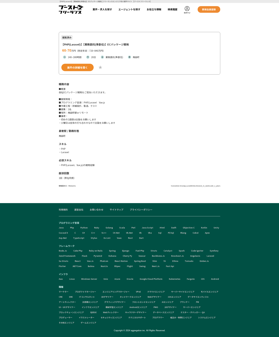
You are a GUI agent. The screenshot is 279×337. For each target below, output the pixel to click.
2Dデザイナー (171, 307)
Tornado (189, 261)
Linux (72, 278)
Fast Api (170, 266)
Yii (164, 261)
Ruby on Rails (96, 250)
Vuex (119, 237)
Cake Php (78, 250)
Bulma (91, 266)
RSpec (117, 266)
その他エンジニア (66, 322)
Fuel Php (140, 250)
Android (215, 278)
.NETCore (76, 266)
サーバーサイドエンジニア (182, 291)
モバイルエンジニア (209, 291)
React (78, 261)
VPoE (138, 291)
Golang (109, 227)
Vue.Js (90, 261)
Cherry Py (127, 255)
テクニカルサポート (137, 317)
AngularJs (195, 255)
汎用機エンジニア (90, 302)
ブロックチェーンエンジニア (71, 312)
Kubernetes (174, 278)
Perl (133, 227)
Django (125, 250)
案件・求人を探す (102, 9)
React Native (121, 261)
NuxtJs (104, 266)
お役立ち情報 (154, 9)
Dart (141, 237)
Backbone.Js (158, 255)
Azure (117, 278)
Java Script (147, 227)
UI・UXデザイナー (67, 307)
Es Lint (107, 237)
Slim (154, 261)
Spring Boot (140, 261)
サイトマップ (116, 209)
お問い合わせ (96, 209)
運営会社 (78, 209)
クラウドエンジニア (156, 291)
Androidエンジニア (138, 307)
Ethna (175, 261)
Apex (207, 232)
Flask (84, 255)
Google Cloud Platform (151, 278)
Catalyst (168, 250)
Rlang (183, 232)
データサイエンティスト (198, 296)
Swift (173, 227)
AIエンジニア (167, 302)
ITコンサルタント (87, 296)
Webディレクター (111, 312)
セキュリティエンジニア (111, 317)
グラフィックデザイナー (115, 302)
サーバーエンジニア (192, 307)
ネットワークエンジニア (130, 296)
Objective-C (189, 227)
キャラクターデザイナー (135, 312)
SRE (71, 296)
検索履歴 (172, 9)
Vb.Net (129, 232)
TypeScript (78, 237)
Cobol (195, 232)
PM (197, 302)
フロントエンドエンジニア (143, 302)
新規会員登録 (209, 9)
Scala (122, 227)
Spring (112, 250)
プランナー (185, 302)
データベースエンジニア (163, 312)
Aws (61, 278)
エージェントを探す (129, 9)
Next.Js (156, 266)
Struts (154, 250)
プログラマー (158, 317)
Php (72, 227)
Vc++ (104, 232)
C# (83, 232)
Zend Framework (67, 255)
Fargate (191, 278)
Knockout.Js (177, 255)
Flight (130, 266)
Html (162, 227)
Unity (216, 227)
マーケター (63, 291)
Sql (159, 232)
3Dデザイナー (107, 296)
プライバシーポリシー (141, 209)
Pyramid (98, 255)
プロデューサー (65, 317)
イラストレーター (86, 317)
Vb (140, 232)
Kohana (112, 255)
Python (84, 227)
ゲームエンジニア (88, 322)
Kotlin (204, 227)
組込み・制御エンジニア (181, 317)
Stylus (94, 237)
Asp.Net (63, 237)
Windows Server (89, 278)
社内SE (93, 312)
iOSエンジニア (174, 296)
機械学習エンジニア (114, 307)
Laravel (210, 255)
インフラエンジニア (90, 307)
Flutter (62, 266)
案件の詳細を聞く (77, 67)
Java (61, 227)
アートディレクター (67, 302)
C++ (93, 232)
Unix (105, 278)
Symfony (214, 250)
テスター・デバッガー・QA (193, 312)
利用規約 (63, 209)
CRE (60, 296)
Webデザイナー (154, 296)
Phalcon (104, 261)
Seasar (142, 255)
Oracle (130, 278)
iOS (203, 278)
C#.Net (116, 232)
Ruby (96, 227)
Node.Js (63, 250)
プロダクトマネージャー (85, 291)
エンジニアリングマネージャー (116, 291)
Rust (130, 237)
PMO (156, 307)
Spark (182, 250)
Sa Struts (63, 261)
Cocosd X (63, 232)
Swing (142, 266)
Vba (150, 232)
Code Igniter (197, 250)
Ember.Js (204, 261)
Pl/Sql (171, 232)
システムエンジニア (207, 317)
